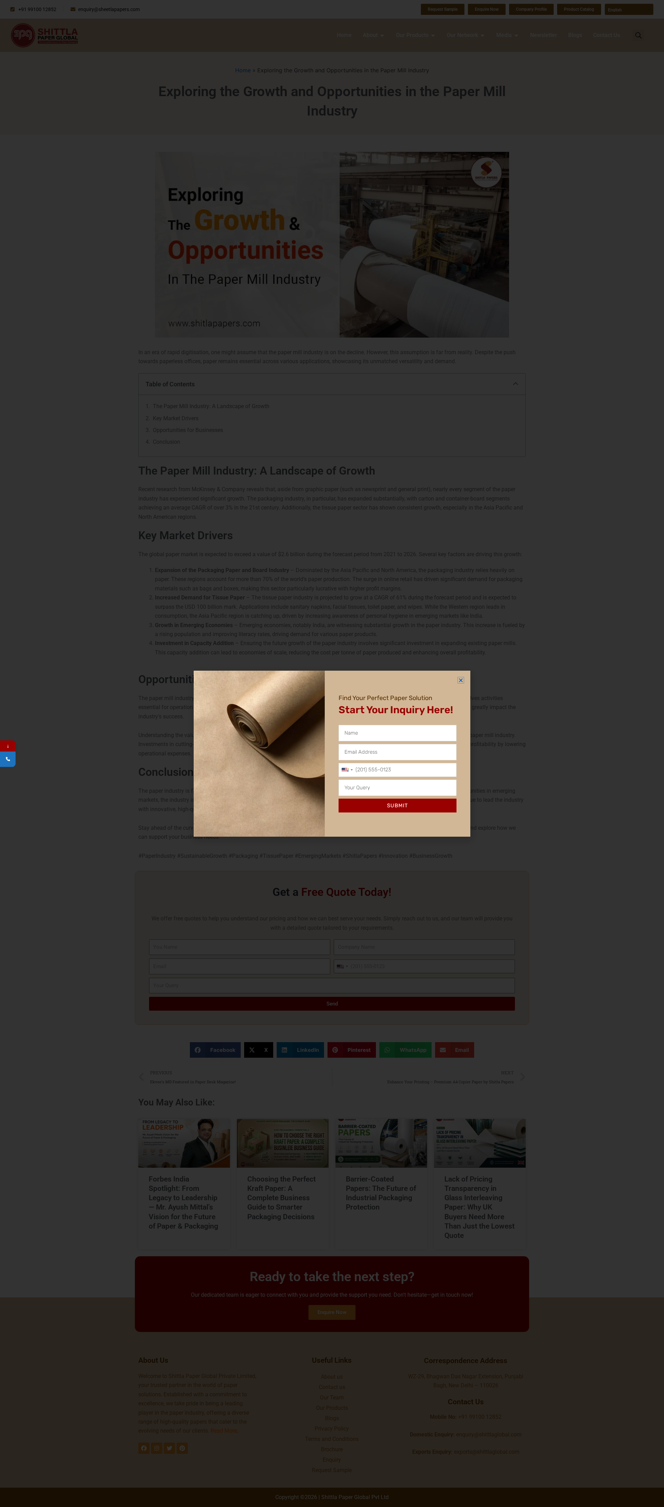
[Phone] (8, 759)
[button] (460, 680)
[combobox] (347, 770)
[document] (332, 753)
